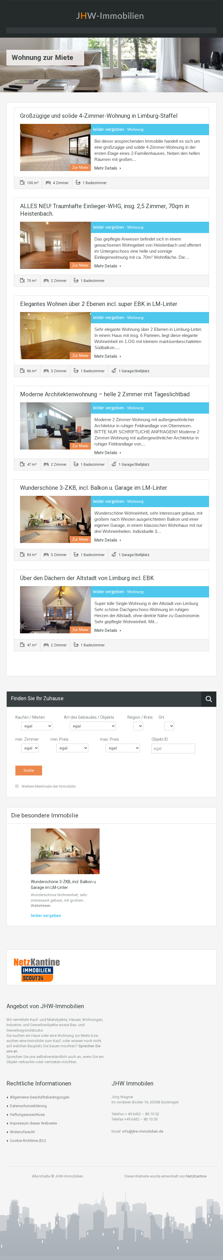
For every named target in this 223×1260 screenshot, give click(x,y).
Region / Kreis (140, 717)
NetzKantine (196, 1176)
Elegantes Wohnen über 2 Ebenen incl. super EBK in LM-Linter (98, 303)
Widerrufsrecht (22, 1132)
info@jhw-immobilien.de (142, 1131)
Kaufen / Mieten (30, 717)
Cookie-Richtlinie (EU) (28, 1140)
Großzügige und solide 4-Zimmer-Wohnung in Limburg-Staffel (98, 115)
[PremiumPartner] (37, 973)
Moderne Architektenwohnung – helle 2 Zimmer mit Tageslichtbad (105, 394)
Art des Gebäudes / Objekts (89, 717)
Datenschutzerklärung (28, 1106)
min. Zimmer (27, 739)
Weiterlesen (41, 905)
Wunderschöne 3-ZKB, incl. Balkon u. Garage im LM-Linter (93, 487)
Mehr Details (106, 168)
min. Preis (60, 739)
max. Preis (109, 739)
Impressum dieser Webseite (33, 1123)
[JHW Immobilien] (111, 17)
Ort (161, 717)
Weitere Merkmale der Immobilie (48, 786)
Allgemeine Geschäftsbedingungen (39, 1097)
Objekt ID (160, 739)
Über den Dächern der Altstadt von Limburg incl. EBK (87, 578)
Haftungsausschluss (27, 1114)
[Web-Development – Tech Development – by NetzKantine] (37, 962)
